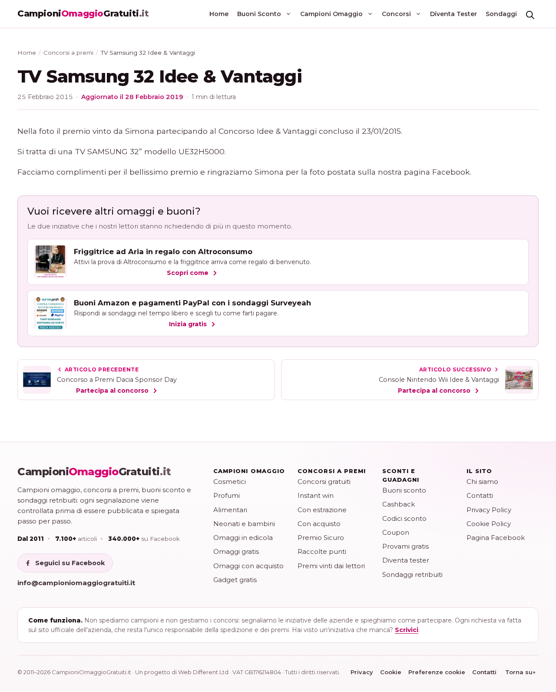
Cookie (390, 672)
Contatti (480, 495)
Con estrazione (322, 510)
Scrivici (406, 630)
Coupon (395, 532)
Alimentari (230, 510)
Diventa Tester (453, 14)
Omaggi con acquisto (248, 566)
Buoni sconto (404, 490)
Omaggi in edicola (243, 537)
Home (218, 14)
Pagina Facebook (496, 537)
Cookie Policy (489, 524)
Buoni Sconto (259, 14)
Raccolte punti (322, 551)
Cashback (398, 504)
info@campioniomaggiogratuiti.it (76, 583)
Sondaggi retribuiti (412, 574)
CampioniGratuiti (94, 472)
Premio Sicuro (321, 537)
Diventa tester (405, 560)
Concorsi (396, 14)
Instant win (316, 495)
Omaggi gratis (236, 551)
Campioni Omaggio (331, 14)
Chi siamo (482, 481)
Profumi (226, 495)
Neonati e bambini (244, 524)
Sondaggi (501, 14)
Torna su (520, 672)
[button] (530, 14)
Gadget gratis (235, 580)
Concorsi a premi (68, 52)
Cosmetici (229, 481)
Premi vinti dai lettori (331, 566)
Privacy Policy (489, 510)
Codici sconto (404, 518)
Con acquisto (319, 524)
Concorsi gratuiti (324, 481)
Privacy (362, 672)
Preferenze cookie (436, 672)
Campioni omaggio (249, 470)
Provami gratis (405, 546)
